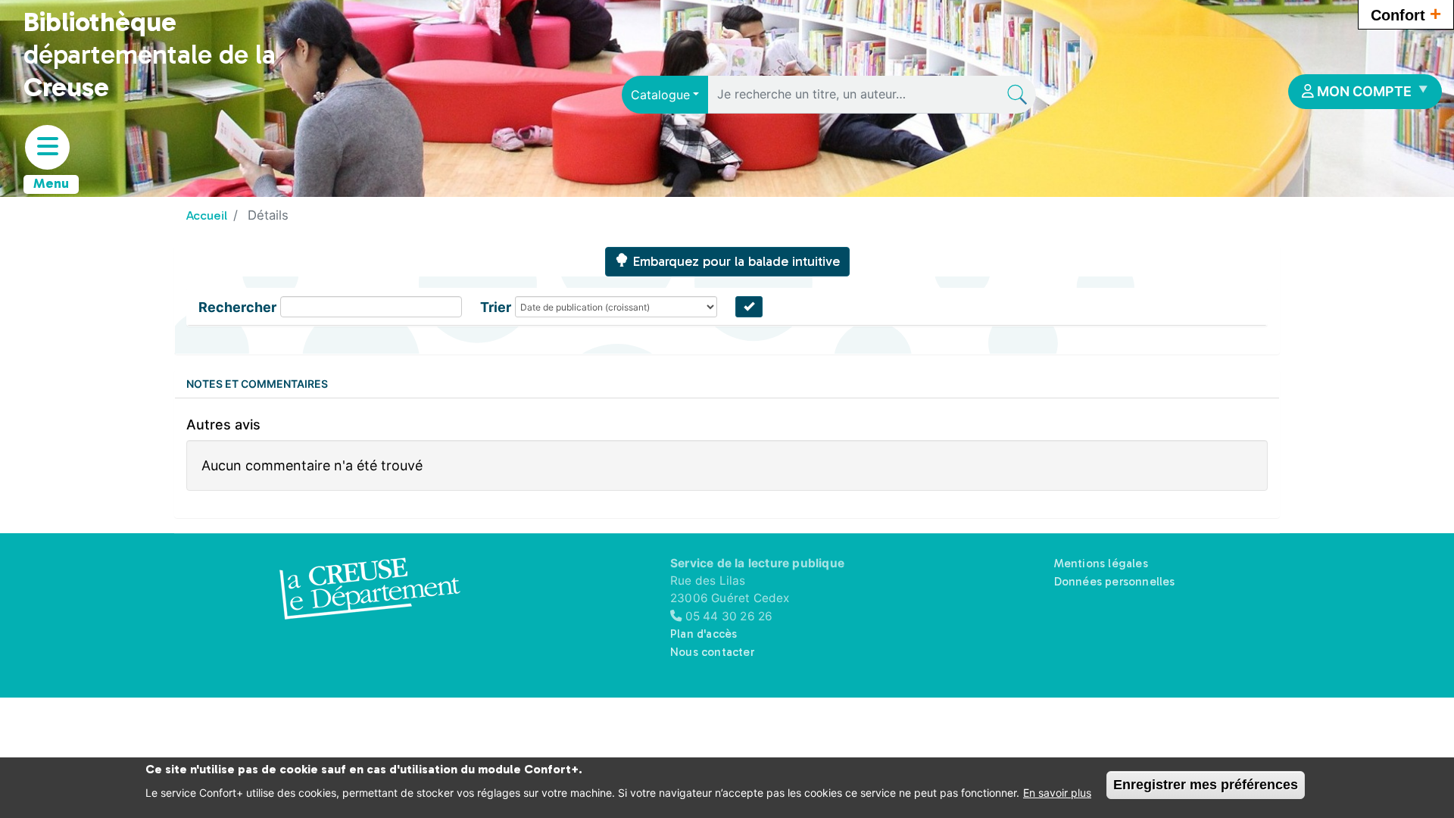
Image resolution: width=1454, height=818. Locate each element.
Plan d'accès (703, 634)
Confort (1406, 13)
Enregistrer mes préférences (1205, 784)
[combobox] (665, 95)
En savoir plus (1057, 792)
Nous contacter (712, 652)
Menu (51, 183)
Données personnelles (1114, 582)
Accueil (206, 215)
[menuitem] (1365, 91)
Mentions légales (1101, 563)
